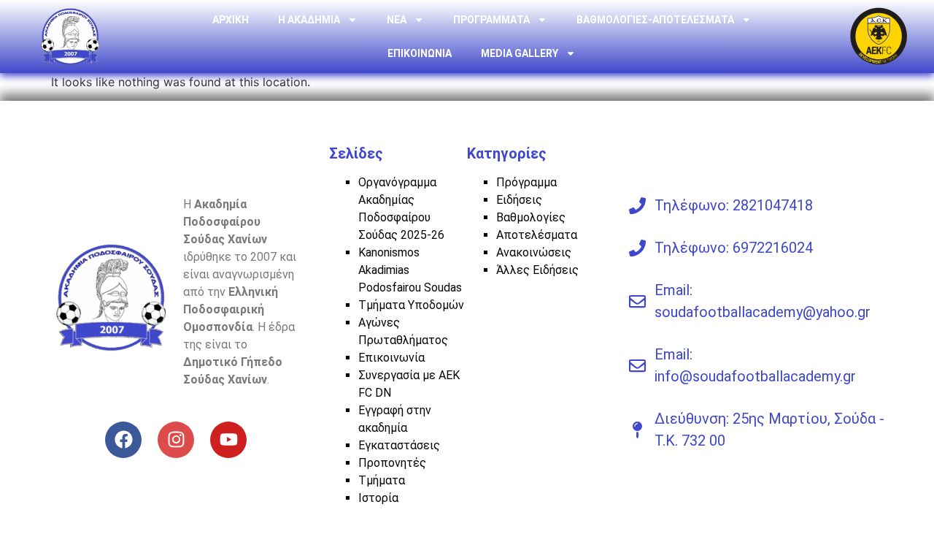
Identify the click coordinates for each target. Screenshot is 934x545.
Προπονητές (392, 463)
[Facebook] (123, 440)
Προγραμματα (491, 20)
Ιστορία (378, 498)
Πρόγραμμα (526, 182)
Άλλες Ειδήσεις (537, 270)
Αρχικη (230, 20)
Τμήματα (381, 480)
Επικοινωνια (419, 53)
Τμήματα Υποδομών (411, 305)
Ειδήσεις (519, 200)
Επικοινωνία (391, 358)
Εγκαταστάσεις (399, 445)
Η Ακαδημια (309, 20)
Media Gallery (519, 53)
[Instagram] (176, 440)
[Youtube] (228, 440)
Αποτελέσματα (536, 235)
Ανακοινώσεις (533, 252)
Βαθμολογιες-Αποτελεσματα (655, 20)
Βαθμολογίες (531, 217)
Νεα (396, 20)
